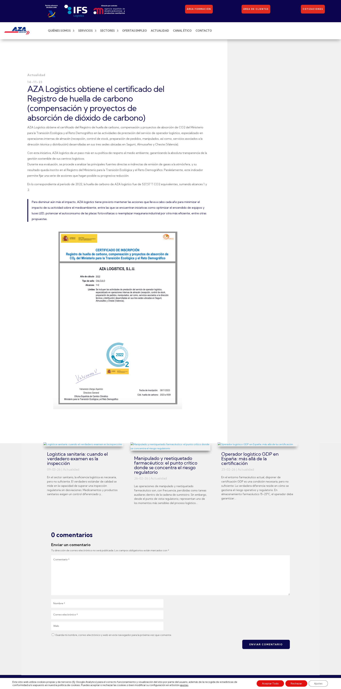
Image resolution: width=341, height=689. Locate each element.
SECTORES (107, 30)
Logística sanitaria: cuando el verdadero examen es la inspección (77, 458)
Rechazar (296, 683)
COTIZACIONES (313, 9)
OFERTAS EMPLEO (134, 30)
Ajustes (318, 683)
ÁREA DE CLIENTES (256, 9)
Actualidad (71, 469)
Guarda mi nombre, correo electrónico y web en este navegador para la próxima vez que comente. (113, 635)
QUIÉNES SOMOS (59, 30)
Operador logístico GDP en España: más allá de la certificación (250, 458)
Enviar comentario (266, 644)
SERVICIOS (85, 30)
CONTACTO (204, 30)
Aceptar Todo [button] (270, 683)
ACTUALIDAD (160, 30)
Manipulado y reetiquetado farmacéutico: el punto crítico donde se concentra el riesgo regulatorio (165, 465)
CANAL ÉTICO (182, 30)
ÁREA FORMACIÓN (199, 9)
